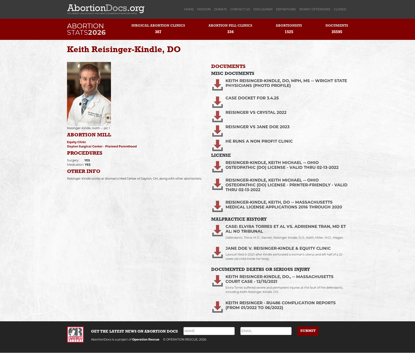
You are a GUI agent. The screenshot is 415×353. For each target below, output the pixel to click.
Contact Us (240, 9)
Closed (340, 9)
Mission (204, 9)
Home (189, 9)
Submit (308, 331)
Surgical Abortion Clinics (158, 26)
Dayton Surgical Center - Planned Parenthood (102, 146)
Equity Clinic (76, 142)
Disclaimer (263, 9)
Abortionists (289, 26)
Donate (220, 9)
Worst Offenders (314, 9)
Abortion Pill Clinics (230, 26)
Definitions (286, 9)
